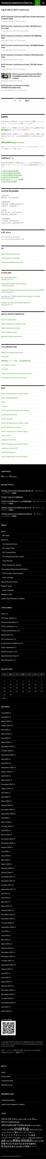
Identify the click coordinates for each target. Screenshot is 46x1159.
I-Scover (4, 406)
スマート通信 (12, 1132)
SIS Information (7, 660)
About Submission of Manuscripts (13, 324)
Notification (5, 635)
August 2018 (6, 847)
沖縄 (41, 1141)
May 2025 (4, 730)
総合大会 (18, 1144)
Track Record (7, 561)
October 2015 (6, 961)
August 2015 (6, 969)
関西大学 (22, 1146)
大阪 (7, 1141)
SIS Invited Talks (8, 548)
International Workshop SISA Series (14, 569)
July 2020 (4, 818)
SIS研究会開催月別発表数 (10, 173)
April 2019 (5, 830)
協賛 (3, 1140)
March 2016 (5, 944)
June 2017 (5, 898)
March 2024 (5, 742)
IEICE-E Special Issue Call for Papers (14, 444)
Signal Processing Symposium (12, 352)
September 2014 (7, 1003)
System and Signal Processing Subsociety (16, 373)
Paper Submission (7, 647)
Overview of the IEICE (9, 448)
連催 (17, 1146)
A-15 (28, 1119)
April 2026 (5, 717)
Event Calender (7, 419)
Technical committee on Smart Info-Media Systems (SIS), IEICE (18, 3)
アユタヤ (3, 1132)
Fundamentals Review (9, 415)
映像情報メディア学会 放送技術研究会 (16, 361)
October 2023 (6, 751)
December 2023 (7, 746)
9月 (9, 1119)
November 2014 (7, 994)
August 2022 (6, 772)
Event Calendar (8, 590)
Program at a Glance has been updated (15, 303)
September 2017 (7, 889)
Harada (23, 50)
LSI (8, 1130)
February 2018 (6, 868)
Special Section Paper (9, 656)
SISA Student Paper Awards (12, 573)
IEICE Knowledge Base (9, 398)
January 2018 (6, 872)
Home (3, 531)
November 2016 (7, 919)
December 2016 (7, 914)
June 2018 (5, 856)
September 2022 (7, 767)
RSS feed (5, 536)
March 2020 (5, 822)
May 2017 (4, 902)
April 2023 (5, 763)
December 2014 (7, 990)
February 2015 (6, 986)
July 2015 (4, 973)
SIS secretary (22, 21)
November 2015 (7, 956)
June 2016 (5, 935)
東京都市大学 (36, 1141)
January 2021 (6, 805)
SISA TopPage (7, 578)
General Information (8, 622)
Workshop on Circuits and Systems (14, 378)
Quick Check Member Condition (13, 599)
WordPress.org (6, 1085)
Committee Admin (8, 1100)
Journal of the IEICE (8, 440)
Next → (28, 101)
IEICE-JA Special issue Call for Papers (15, 394)
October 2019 (6, 826)
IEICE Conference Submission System (15, 410)
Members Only (6, 594)
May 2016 (4, 940)
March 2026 (5, 721)
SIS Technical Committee (10, 258)
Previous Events (7, 652)
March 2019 (5, 835)
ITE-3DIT (4, 369)
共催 (29, 1138)
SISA (3, 614)
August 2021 (6, 788)
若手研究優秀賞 (29, 1144)
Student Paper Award (36, 1129)
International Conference (10, 643)
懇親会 (17, 1140)
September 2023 (7, 755)
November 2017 (7, 881)
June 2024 (5, 738)
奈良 (11, 1141)
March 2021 (5, 801)
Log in (3, 1072)
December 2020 (7, 809)
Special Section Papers (9, 582)
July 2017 (4, 893)
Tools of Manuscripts (9, 332)
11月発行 (20, 1119)
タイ (33, 1132)
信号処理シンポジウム (21, 1138)
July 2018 (4, 851)
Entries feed (5, 1076)
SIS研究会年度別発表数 (10, 177)
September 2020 (7, 814)
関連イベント (31, 1146)
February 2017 (6, 910)
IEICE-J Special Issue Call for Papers (14, 431)
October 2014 (6, 998)
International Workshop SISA (12, 262)
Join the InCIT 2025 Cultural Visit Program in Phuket (20, 296)
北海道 (33, 1138)
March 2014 (5, 1011)
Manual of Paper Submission (11, 336)
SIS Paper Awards (7, 618)
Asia (36, 1119)
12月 (24, 1119)
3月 (3, 1119)
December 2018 (7, 839)
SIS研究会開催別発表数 (10, 171)
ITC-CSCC (4, 1129)
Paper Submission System (10, 254)
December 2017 (7, 877)
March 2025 (5, 734)
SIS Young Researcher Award (13, 557)
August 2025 (6, 725)
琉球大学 (11, 1144)
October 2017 (6, 885)
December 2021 (7, 784)
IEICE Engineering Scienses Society (14, 457)
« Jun (3, 698)
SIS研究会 (21, 1129)
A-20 (32, 1119)
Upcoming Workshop (9, 277)
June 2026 (5, 713)
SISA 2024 (7, 273)
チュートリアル (9, 1134)
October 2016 (6, 923)
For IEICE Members (8, 452)
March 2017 (5, 906)
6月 (6, 1119)
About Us (4, 540)
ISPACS (39, 1125)
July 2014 (4, 1007)
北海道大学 (39, 1138)
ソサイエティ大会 (25, 1132)
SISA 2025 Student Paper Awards (13, 284)
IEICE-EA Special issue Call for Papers (15, 423)
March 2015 (5, 982)
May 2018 (4, 860)
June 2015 (5, 977)
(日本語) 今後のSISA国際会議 (12, 497)
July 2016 (4, 931)
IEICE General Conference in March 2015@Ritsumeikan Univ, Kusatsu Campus (27, 76)
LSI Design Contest (8, 365)
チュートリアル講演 (26, 1135)
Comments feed (7, 1081)
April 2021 (5, 797)
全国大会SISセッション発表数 (12, 179)
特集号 (4, 1143)
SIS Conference (7, 639)
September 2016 (7, 927)
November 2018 (7, 843)
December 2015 (7, 952)
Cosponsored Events (9, 631)
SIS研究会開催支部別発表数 (11, 175)
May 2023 (4, 759)
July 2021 (4, 793)
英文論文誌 (6, 1146)
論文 (13, 1146)
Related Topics (6, 586)
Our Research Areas (9, 544)
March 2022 (5, 780)
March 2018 (5, 864)
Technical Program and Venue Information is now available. (22, 290)
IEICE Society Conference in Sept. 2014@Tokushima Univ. (15, 86)
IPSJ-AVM (5, 357)
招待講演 (26, 1140)
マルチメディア (7, 1137)
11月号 (14, 1119)
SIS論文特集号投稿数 (9, 182)
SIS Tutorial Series (9, 552)
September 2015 (7, 965)
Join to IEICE (6, 436)
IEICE (3, 402)
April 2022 (5, 776)
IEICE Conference (8, 626)
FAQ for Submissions (9, 320)
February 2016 (6, 948)
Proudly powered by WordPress (11, 1156)
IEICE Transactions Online (11, 427)
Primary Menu (43, 3)
